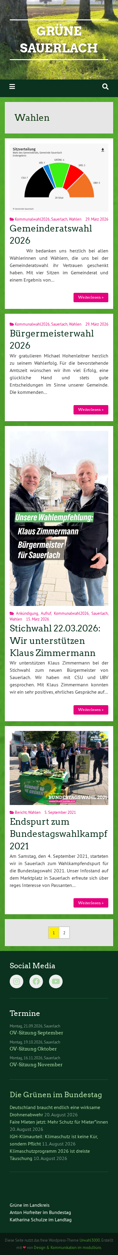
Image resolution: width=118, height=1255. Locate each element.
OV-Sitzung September (37, 1033)
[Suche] (105, 87)
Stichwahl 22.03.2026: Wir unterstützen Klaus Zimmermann (55, 640)
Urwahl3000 (90, 1240)
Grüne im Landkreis (30, 1205)
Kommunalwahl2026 (32, 219)
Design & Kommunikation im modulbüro (67, 1247)
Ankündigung (27, 613)
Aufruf (46, 613)
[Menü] (12, 87)
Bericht (21, 812)
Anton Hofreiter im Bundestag (40, 1212)
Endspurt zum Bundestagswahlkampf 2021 (58, 834)
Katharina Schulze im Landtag (41, 1219)
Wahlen (75, 219)
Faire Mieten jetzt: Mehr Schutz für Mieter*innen (59, 1122)
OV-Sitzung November (36, 1064)
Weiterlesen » (90, 297)
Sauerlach (59, 219)
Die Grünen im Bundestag (56, 1094)
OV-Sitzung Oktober (33, 1049)
